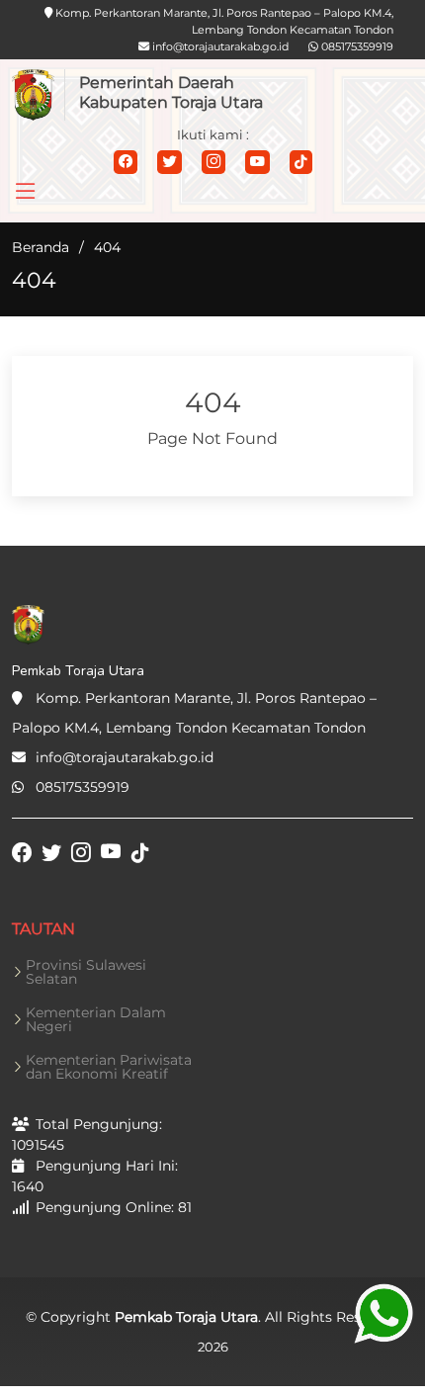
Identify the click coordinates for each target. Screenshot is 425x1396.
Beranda (40, 247)
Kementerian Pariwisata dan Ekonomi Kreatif (109, 1067)
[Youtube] (257, 162)
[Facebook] (125, 162)
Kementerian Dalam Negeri (96, 1019)
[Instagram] (213, 162)
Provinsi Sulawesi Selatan (86, 972)
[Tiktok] (301, 162)
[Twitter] (169, 162)
